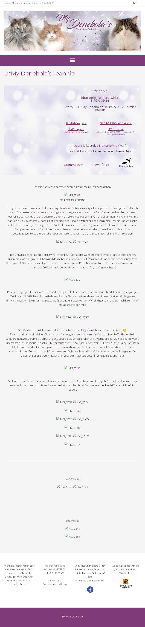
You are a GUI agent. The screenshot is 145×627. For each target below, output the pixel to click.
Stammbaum (73, 164)
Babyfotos (126, 166)
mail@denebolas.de (55, 565)
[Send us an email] (134, 3)
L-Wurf (120, 145)
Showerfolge (100, 164)
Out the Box (77, 616)
